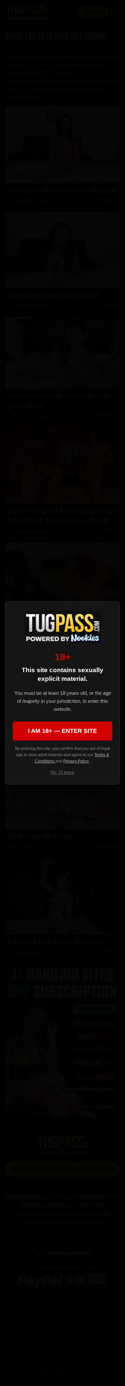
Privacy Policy (76, 761)
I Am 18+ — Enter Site (62, 731)
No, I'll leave (62, 772)
